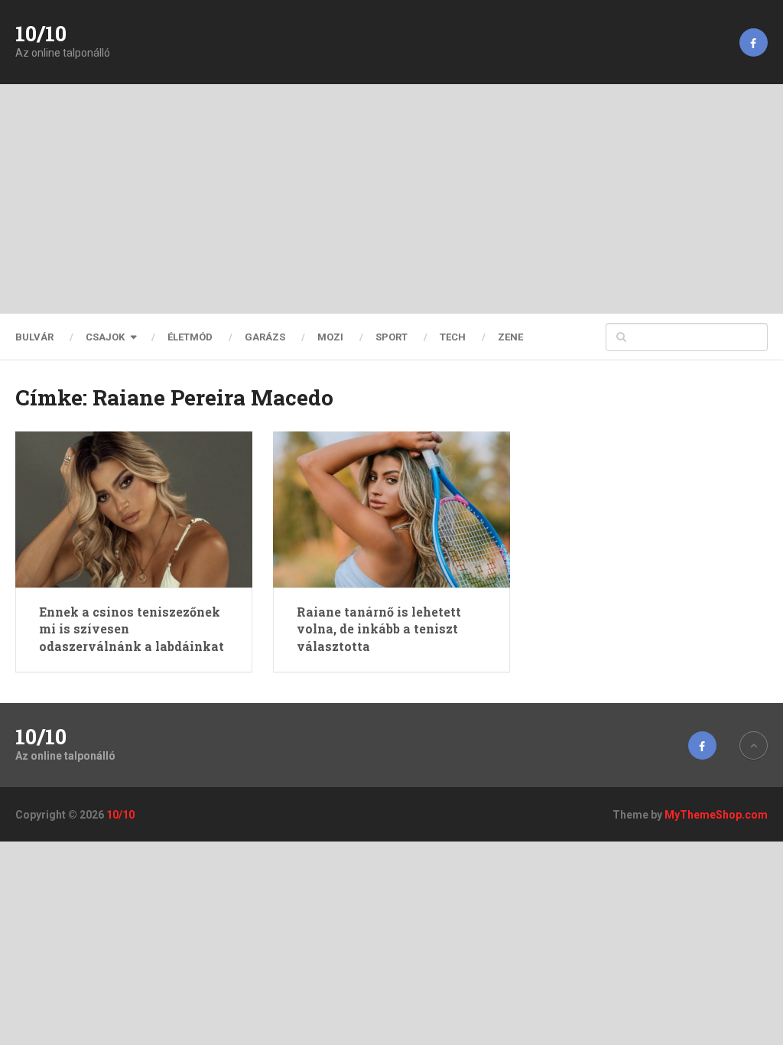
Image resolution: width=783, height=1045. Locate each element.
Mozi (330, 337)
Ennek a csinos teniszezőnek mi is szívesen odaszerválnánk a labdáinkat (131, 629)
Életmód (190, 337)
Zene (510, 337)
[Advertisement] (391, 199)
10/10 (41, 33)
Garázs (265, 337)
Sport (391, 337)
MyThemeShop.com (716, 815)
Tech (453, 337)
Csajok (105, 337)
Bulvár (34, 337)
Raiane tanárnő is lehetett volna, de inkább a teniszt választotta (379, 629)
